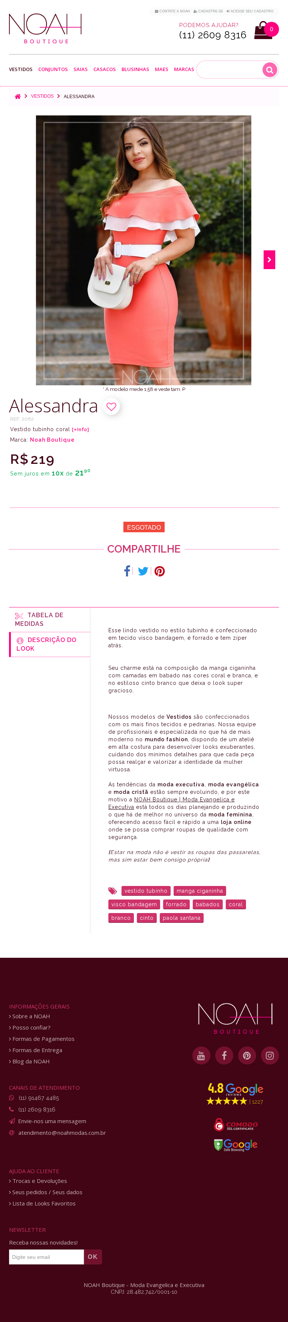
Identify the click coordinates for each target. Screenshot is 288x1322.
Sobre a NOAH (30, 1016)
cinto (147, 918)
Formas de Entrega (36, 1050)
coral (236, 904)
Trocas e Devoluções (39, 1180)
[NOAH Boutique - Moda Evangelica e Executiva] (45, 29)
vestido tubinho (146, 891)
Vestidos (21, 70)
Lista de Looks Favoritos (43, 1203)
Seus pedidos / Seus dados (46, 1192)
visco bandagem (134, 904)
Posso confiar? (31, 1027)
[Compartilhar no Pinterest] (159, 571)
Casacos (104, 70)
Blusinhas (135, 70)
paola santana (182, 918)
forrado (176, 904)
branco (121, 918)
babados (208, 904)
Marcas (184, 70)
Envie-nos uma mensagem (52, 1121)
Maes (161, 69)
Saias (81, 70)
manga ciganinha (200, 891)
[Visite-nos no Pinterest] (247, 1055)
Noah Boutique (52, 440)
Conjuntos (53, 70)
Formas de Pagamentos (43, 1038)
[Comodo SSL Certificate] (236, 1124)
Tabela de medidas (39, 619)
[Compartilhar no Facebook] (127, 571)
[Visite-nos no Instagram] (270, 1055)
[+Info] (80, 429)
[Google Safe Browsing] (236, 1145)
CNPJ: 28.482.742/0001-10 (144, 1292)
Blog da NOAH (30, 1061)
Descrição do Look (46, 644)
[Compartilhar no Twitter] (143, 571)
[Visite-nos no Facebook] (224, 1055)
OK (93, 1257)
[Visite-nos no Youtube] (201, 1055)
